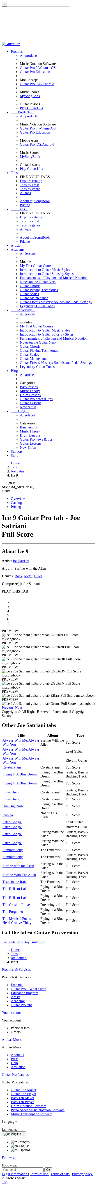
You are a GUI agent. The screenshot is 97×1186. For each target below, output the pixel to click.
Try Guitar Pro (12, 942)
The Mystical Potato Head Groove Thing (16, 921)
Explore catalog (31, 181)
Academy (18, 249)
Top (4, 1182)
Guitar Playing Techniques (39, 290)
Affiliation (18, 1067)
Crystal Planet (12, 767)
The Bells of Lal (14, 889)
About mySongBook (35, 201)
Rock (18, 576)
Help (14, 1063)
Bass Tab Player (22, 1102)
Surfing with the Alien (18, 866)
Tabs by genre (30, 189)
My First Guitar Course (36, 266)
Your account (11, 1013)
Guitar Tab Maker (23, 1090)
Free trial (17, 985)
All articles (27, 375)
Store (14, 455)
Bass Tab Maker (22, 1098)
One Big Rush (12, 806)
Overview (18, 499)
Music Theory (30, 391)
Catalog (16, 503)
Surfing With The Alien (19, 875)
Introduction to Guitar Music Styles (45, 270)
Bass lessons (29, 387)
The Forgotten (12, 912)
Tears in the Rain (14, 882)
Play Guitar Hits (31, 108)
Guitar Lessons (30, 403)
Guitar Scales (29, 294)
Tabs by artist (29, 185)
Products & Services (16, 969)
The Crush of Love (16, 905)
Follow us (9, 1158)
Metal (28, 576)
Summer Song (12, 850)
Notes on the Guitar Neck (38, 282)
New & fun (28, 407)
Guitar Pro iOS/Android (37, 84)
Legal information (15, 1174)
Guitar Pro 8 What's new (28, 989)
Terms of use (39, 1174)
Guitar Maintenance (34, 298)
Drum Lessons (30, 395)
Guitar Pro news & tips (36, 399)
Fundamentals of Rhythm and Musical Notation (54, 278)
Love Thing (10, 792)
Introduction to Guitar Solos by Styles (47, 274)
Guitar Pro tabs (21, 1005)
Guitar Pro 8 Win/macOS (38, 68)
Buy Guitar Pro (34, 942)
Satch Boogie (12, 822)
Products (17, 51)
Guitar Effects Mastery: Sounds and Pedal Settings (56, 302)
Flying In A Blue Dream (19, 774)
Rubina (7, 815)
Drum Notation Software (28, 1106)
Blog (14, 371)
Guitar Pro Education (35, 72)
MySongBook (30, 96)
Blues (38, 576)
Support (16, 451)
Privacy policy (82, 1174)
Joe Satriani (21, 561)
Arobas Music (12, 1039)
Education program (24, 993)
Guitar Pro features (15, 1074)
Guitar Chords (30, 286)
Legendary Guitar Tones (37, 306)
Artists (15, 245)
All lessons (27, 253)
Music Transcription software (31, 1114)
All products (28, 55)
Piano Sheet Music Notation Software (38, 1110)
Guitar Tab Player (23, 1094)
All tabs (25, 193)
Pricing (25, 205)
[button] (8, 707)
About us (17, 1055)
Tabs (14, 173)
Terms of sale (60, 1174)
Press (14, 1059)
